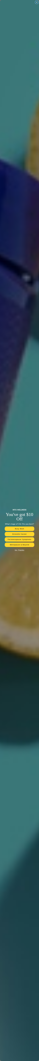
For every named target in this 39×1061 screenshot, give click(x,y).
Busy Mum (19, 529)
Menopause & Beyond (19, 545)
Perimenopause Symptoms (19, 539)
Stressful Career (19, 534)
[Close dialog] (36, 2)
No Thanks (19, 550)
